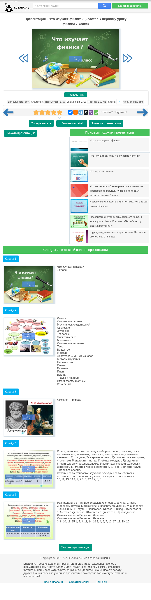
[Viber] (91, 112)
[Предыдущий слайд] (23, 58)
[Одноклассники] (75, 112)
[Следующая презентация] (142, 112)
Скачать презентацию (20, 133)
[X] (86, 112)
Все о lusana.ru (53, 581)
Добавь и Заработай (130, 5)
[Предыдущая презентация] (9, 112)
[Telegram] (80, 112)
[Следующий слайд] (127, 58)
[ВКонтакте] (70, 112)
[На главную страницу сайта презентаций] (17, 7)
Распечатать (76, 94)
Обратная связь (79, 581)
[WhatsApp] (96, 112)
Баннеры (101, 581)
